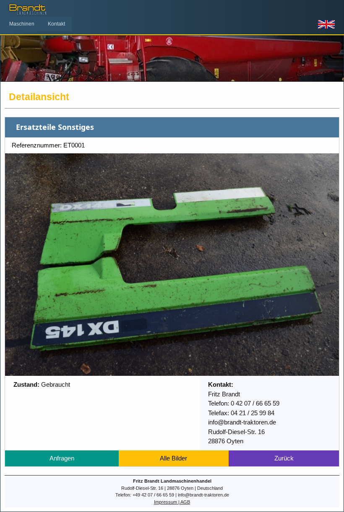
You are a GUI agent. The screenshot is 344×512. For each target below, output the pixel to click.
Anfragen (62, 458)
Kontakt (56, 24)
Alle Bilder (173, 458)
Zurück (284, 458)
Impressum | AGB (172, 501)
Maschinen (21, 24)
